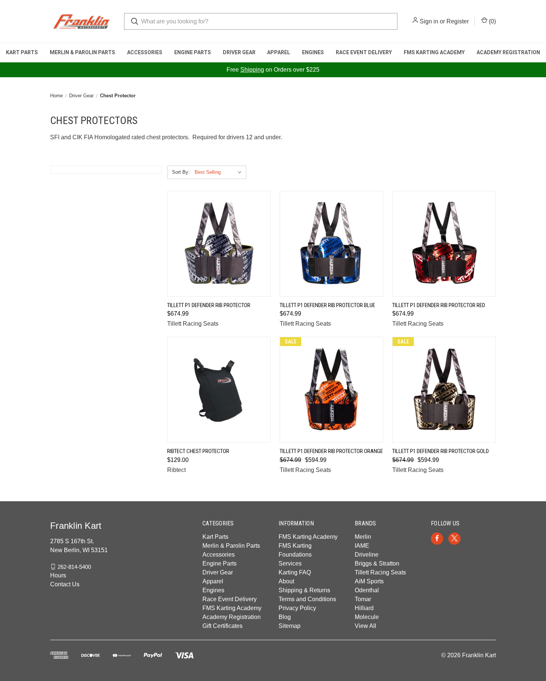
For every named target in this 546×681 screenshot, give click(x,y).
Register (457, 21)
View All (365, 626)
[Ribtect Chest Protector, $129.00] (219, 389)
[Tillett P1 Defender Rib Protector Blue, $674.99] (331, 243)
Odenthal (367, 590)
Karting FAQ (295, 572)
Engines (313, 52)
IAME (362, 545)
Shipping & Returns (304, 590)
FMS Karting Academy (434, 52)
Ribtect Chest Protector (198, 451)
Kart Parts (22, 52)
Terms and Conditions (307, 599)
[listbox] (220, 172)
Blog (285, 617)
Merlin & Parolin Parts (82, 52)
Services (290, 563)
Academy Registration (508, 52)
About (286, 581)
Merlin (363, 537)
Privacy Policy (297, 608)
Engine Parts (192, 52)
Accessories (144, 52)
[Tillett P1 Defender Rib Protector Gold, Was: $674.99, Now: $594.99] (444, 389)
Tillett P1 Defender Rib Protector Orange (331, 451)
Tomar (363, 599)
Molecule (367, 617)
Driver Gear (239, 52)
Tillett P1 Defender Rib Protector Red (438, 305)
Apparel (278, 52)
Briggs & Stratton (377, 563)
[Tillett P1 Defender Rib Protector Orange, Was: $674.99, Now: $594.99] (331, 389)
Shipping (252, 69)
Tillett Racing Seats (380, 572)
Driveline (366, 554)
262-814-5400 (74, 566)
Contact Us (64, 584)
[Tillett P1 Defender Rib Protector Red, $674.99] (444, 243)
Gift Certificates (222, 626)
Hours (58, 575)
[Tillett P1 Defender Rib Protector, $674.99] (219, 243)
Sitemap (289, 626)
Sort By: (181, 172)
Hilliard (364, 608)
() (491, 21)
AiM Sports (369, 581)
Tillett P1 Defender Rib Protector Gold (440, 451)
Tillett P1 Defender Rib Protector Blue (327, 305)
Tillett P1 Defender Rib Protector (208, 305)
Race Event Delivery (364, 52)
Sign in (429, 21)
